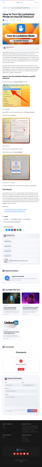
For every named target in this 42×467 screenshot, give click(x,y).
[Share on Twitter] (6, 230)
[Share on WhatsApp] (17, 230)
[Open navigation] (4, 2)
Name (6, 382)
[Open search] (38, 2)
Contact (4, 428)
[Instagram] (21, 453)
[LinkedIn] (24, 453)
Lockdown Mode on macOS (16, 219)
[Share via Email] (20, 230)
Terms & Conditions (25, 439)
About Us (4, 426)
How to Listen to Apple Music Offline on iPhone (14, 211)
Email (23, 382)
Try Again (21, 369)
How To (9, 7)
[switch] (36, 2)
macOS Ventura (26, 219)
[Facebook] (14, 453)
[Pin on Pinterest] (15, 230)
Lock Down (5, 219)
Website (8, 388)
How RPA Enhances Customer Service (28, 429)
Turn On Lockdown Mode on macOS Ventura (11, 221)
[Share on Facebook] (9, 230)
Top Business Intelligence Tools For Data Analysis (30, 428)
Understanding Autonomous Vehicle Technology (30, 431)
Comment (7, 394)
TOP (21, 461)
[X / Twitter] (17, 453)
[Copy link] (23, 230)
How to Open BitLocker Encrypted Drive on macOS (15, 209)
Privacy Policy (24, 437)
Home (6, 7)
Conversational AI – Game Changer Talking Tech (30, 426)
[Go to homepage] (20, 2)
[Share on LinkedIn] (12, 230)
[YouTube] (27, 453)
